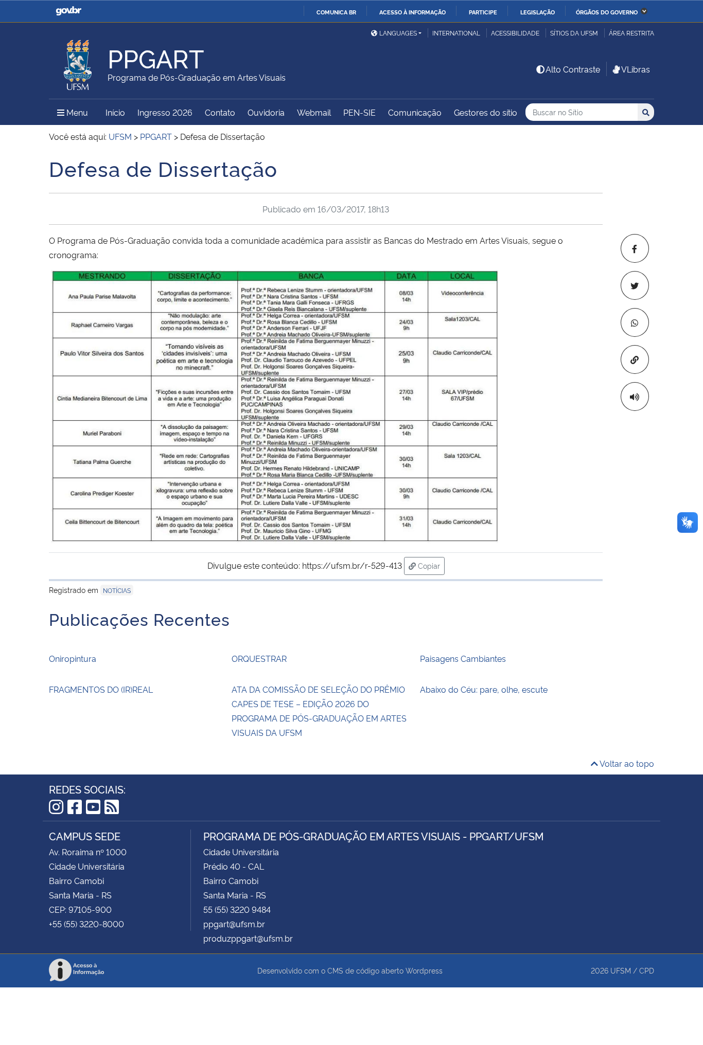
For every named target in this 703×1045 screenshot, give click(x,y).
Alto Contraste (573, 69)
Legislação (537, 12)
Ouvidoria (266, 112)
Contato (220, 112)
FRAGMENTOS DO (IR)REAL (101, 689)
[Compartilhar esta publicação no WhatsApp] (635, 322)
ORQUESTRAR (259, 658)
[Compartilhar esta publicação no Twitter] (635, 285)
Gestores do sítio (485, 112)
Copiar (430, 565)
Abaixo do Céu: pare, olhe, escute (484, 689)
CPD (646, 970)
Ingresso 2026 (164, 112)
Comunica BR (336, 12)
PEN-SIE (359, 112)
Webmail (314, 112)
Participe (483, 12)
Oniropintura (72, 658)
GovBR (68, 11)
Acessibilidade (515, 32)
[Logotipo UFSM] (78, 62)
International (456, 32)
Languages (398, 32)
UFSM (620, 970)
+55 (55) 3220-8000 (86, 923)
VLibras (635, 69)
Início (115, 112)
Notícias (117, 590)
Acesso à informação (412, 12)
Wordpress (424, 970)
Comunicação (415, 112)
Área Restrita (631, 32)
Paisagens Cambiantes (463, 658)
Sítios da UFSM (574, 32)
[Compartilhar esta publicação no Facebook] (635, 248)
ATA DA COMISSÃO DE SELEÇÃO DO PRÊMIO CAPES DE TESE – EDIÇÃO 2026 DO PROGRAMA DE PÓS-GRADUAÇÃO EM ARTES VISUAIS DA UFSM (319, 710)
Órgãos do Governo (607, 12)
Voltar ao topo (626, 763)
